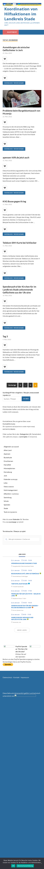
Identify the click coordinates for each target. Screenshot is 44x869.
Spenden (7, 505)
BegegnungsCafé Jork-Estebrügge (25, 573)
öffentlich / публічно (11, 494)
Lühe (5, 483)
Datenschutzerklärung (25, 866)
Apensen (7, 454)
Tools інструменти (10, 512)
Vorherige (12, 385)
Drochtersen (8, 461)
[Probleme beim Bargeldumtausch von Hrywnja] (22, 99)
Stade (6, 508)
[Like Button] (4, 59)
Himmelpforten (9, 468)
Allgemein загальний (11, 447)
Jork (5, 476)
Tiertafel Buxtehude (19, 584)
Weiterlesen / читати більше (13, 82)
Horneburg (8, 472)
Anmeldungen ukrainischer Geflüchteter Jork (22, 618)
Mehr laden (22, 630)
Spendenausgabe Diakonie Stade (24, 563)
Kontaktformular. (9, 424)
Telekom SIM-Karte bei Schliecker (20, 242)
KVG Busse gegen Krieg (14, 201)
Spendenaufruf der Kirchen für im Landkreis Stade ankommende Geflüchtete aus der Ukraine (19, 289)
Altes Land (8, 450)
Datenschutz (7, 677)
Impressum (25, 677)
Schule (6, 501)
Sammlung (7, 497)
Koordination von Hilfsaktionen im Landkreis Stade (21, 14)
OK (13, 866)
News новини (9, 486)
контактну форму (9, 429)
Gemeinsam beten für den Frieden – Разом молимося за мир (25, 606)
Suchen (26, 399)
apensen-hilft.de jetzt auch (16, 157)
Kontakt (16, 677)
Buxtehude (8, 457)
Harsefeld (7, 465)
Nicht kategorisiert (11, 490)
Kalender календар (10, 479)
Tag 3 (5, 336)
